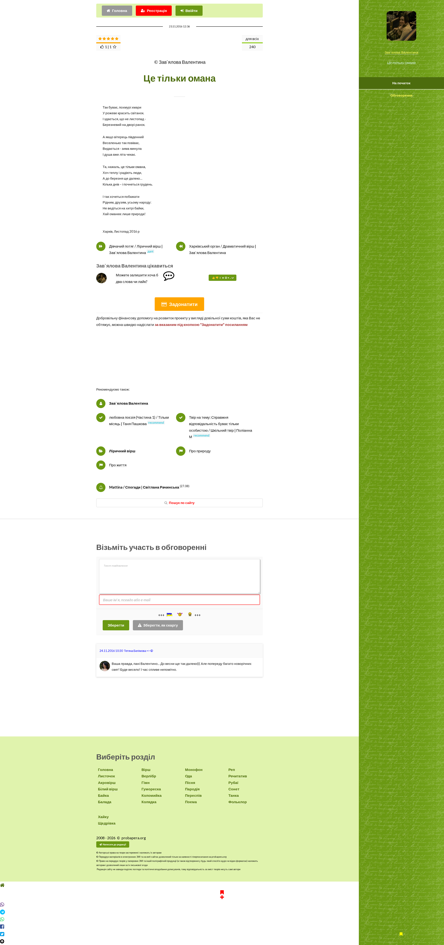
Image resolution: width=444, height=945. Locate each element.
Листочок (106, 776)
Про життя (117, 465)
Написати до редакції (114, 844)
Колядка (149, 802)
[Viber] (222, 904)
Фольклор (237, 802)
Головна (119, 10)
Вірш (146, 769)
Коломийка (152, 795)
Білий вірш (108, 789)
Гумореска (151, 789)
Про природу (200, 451)
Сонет (233, 789)
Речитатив (237, 776)
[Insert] (169, 614)
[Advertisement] (179, 362)
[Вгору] (222, 941)
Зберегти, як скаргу (160, 625)
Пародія (192, 789)
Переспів (193, 795)
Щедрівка (107, 823)
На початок (401, 83)
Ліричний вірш (122, 451)
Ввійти (191, 10)
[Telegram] (222, 912)
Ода (188, 776)
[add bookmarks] (222, 894)
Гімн (146, 782)
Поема (191, 802)
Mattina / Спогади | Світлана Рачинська (144, 487)
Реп (231, 769)
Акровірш (107, 782)
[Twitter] (222, 934)
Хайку (103, 816)
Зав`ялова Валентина (401, 52)
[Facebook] (222, 926)
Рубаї (233, 782)
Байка (103, 795)
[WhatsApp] (222, 919)
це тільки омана (133, 167)
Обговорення (401, 95)
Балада (104, 802)
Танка (233, 795)
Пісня (190, 782)
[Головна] (222, 885)
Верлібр (149, 776)
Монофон (194, 769)
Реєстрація (157, 10)
